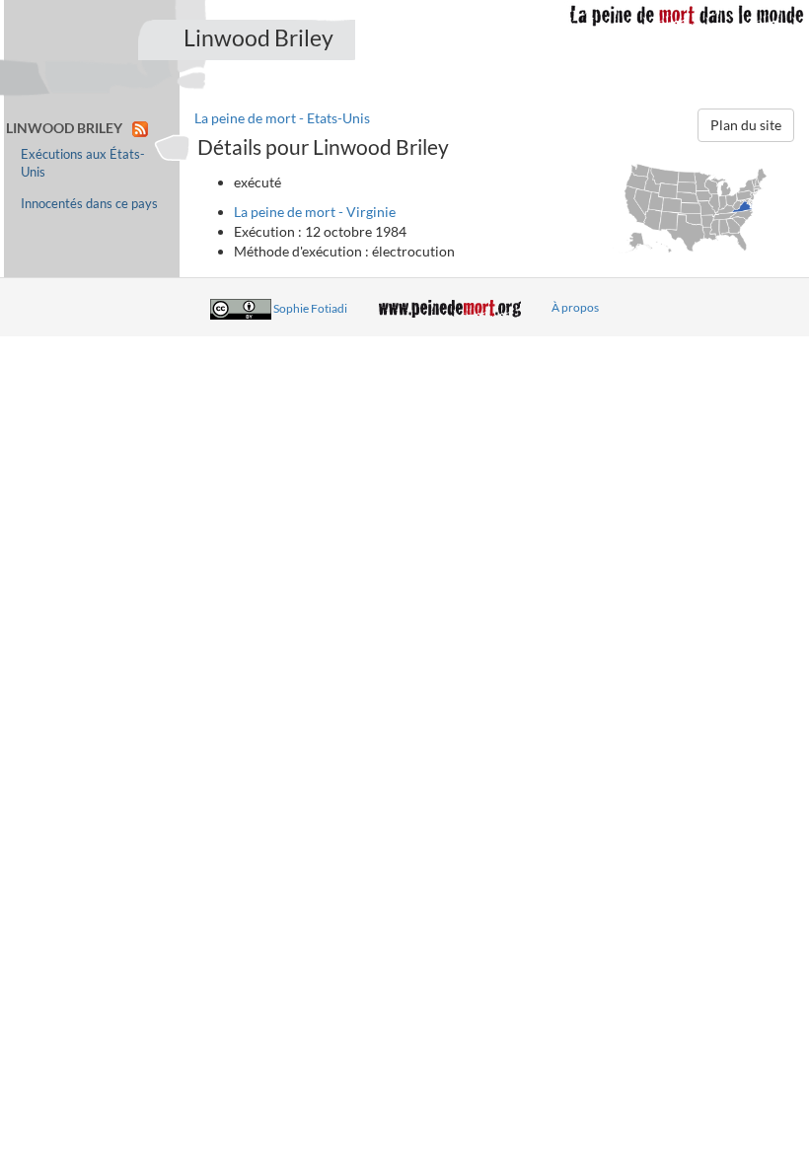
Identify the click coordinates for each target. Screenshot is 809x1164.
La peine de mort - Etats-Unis (282, 117)
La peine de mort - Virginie (315, 211)
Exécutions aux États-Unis (83, 163)
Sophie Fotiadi (310, 307)
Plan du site (745, 124)
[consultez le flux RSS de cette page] (140, 127)
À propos (575, 307)
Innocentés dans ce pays (89, 203)
